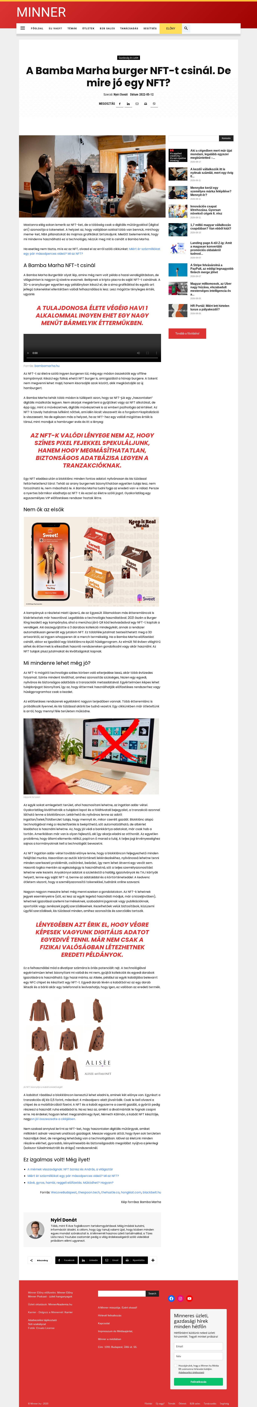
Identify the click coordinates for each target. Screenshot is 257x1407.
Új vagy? (160, 1403)
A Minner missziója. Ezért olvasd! (117, 1307)
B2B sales (195, 1403)
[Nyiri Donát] (37, 1230)
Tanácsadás (210, 1403)
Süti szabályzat (37, 1324)
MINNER (41, 12)
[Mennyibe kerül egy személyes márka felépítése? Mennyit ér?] (178, 192)
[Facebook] (119, 104)
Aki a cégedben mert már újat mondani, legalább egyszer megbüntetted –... (211, 154)
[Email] (137, 104)
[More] (153, 1260)
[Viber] (154, 104)
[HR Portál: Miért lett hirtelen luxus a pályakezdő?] (178, 310)
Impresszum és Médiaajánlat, (115, 1331)
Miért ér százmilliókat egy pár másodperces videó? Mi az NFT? (73, 1176)
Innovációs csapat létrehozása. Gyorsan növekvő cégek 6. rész (206, 210)
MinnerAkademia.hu (60, 1304)
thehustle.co (110, 1192)
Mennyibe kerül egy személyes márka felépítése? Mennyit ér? (210, 191)
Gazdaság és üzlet (128, 57)
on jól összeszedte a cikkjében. (53, 1119)
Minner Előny (65, 1292)
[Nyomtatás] (145, 104)
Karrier (69, 1312)
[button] (186, 28)
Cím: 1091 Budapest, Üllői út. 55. (117, 1346)
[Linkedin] (128, 104)
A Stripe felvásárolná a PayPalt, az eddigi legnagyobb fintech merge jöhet (211, 268)
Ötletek (182, 1403)
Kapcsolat (104, 1323)
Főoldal (148, 1403)
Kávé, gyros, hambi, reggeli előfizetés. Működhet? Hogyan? (70, 1182)
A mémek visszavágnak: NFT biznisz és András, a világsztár (70, 1169)
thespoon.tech (89, 1192)
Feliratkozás (198, 1382)
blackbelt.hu (152, 1192)
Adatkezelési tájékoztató (42, 1320)
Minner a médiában (109, 1339)
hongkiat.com (131, 1192)
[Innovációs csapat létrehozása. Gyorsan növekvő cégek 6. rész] (178, 211)
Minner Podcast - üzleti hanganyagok (50, 1296)
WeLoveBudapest (64, 1192)
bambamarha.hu (46, 366)
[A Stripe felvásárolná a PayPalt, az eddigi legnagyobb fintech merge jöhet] (178, 269)
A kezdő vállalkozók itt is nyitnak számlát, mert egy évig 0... (211, 173)
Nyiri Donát (121, 94)
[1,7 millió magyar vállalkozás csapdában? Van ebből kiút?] (178, 229)
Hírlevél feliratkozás (109, 1315)
